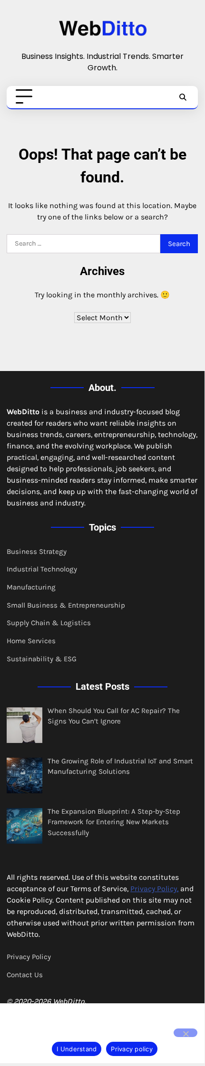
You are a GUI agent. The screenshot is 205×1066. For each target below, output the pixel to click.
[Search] (182, 96)
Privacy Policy (29, 956)
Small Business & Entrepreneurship (66, 605)
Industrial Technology (42, 569)
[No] (185, 1032)
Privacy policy (132, 1049)
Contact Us (25, 975)
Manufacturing (31, 587)
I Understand (77, 1049)
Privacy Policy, (154, 888)
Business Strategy (37, 551)
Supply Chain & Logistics (49, 623)
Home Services (31, 641)
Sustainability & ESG (42, 659)
